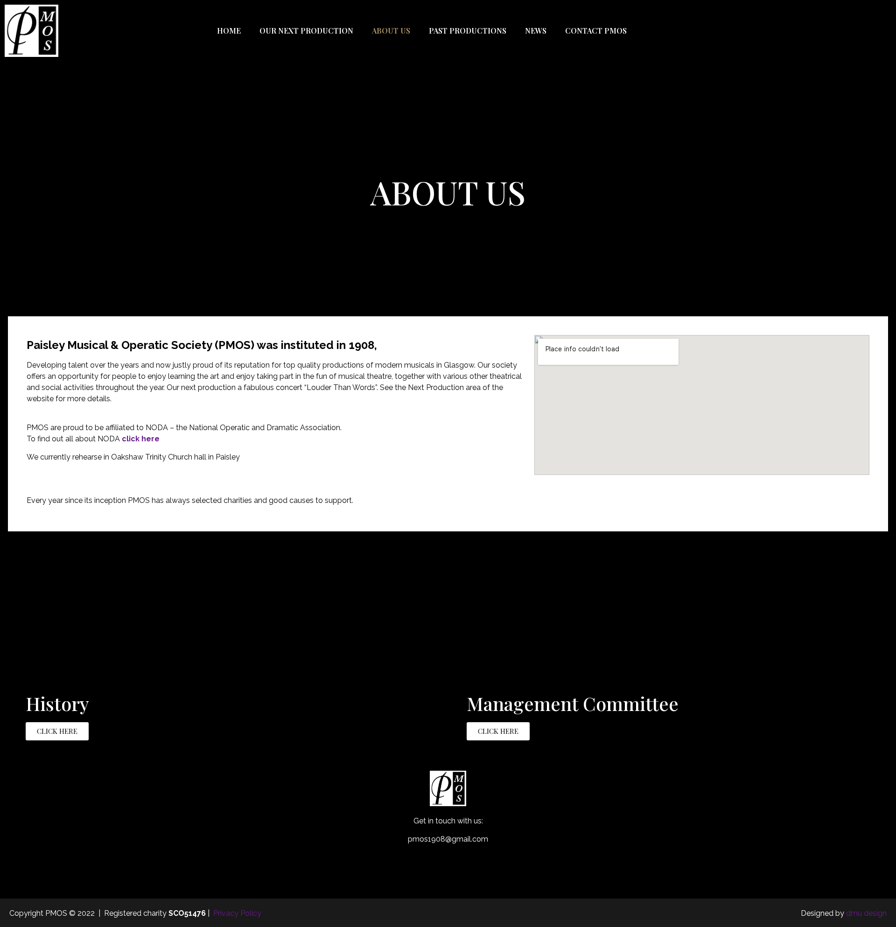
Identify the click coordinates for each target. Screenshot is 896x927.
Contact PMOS (596, 30)
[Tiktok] (853, 30)
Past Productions (467, 30)
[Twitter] (815, 30)
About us (391, 30)
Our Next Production (306, 30)
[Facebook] (796, 30)
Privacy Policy (237, 913)
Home (229, 30)
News (535, 30)
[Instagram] (834, 30)
